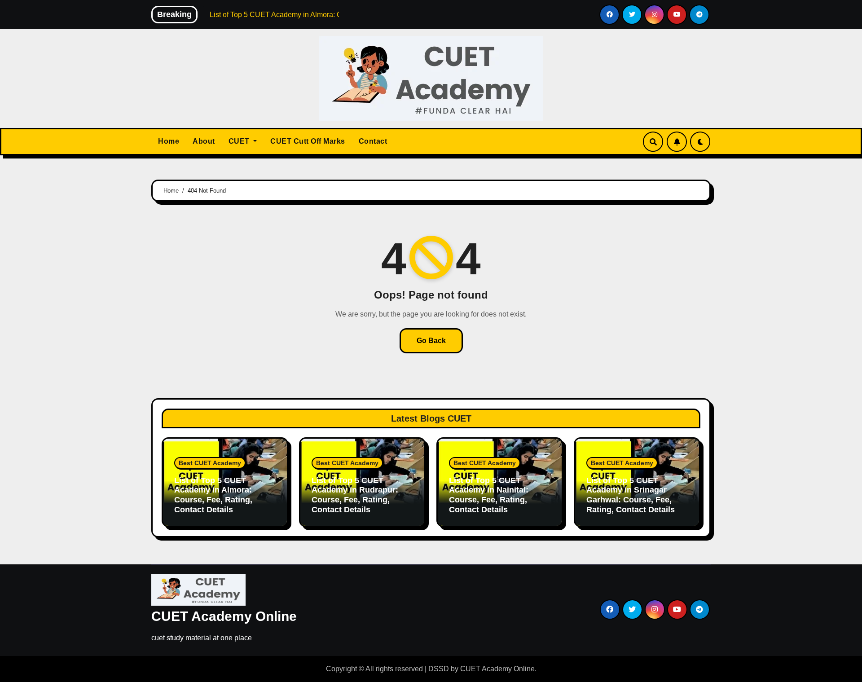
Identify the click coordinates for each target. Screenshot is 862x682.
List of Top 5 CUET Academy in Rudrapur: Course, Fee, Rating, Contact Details (355, 495)
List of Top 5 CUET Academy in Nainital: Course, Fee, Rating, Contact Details (488, 495)
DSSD (438, 669)
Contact (373, 141)
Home (168, 141)
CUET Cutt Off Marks (307, 141)
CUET (240, 141)
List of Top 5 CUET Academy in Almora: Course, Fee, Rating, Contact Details (213, 495)
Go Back (431, 340)
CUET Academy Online (224, 616)
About (204, 141)
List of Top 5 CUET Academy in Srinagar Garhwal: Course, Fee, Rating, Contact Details (630, 495)
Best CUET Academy (210, 462)
